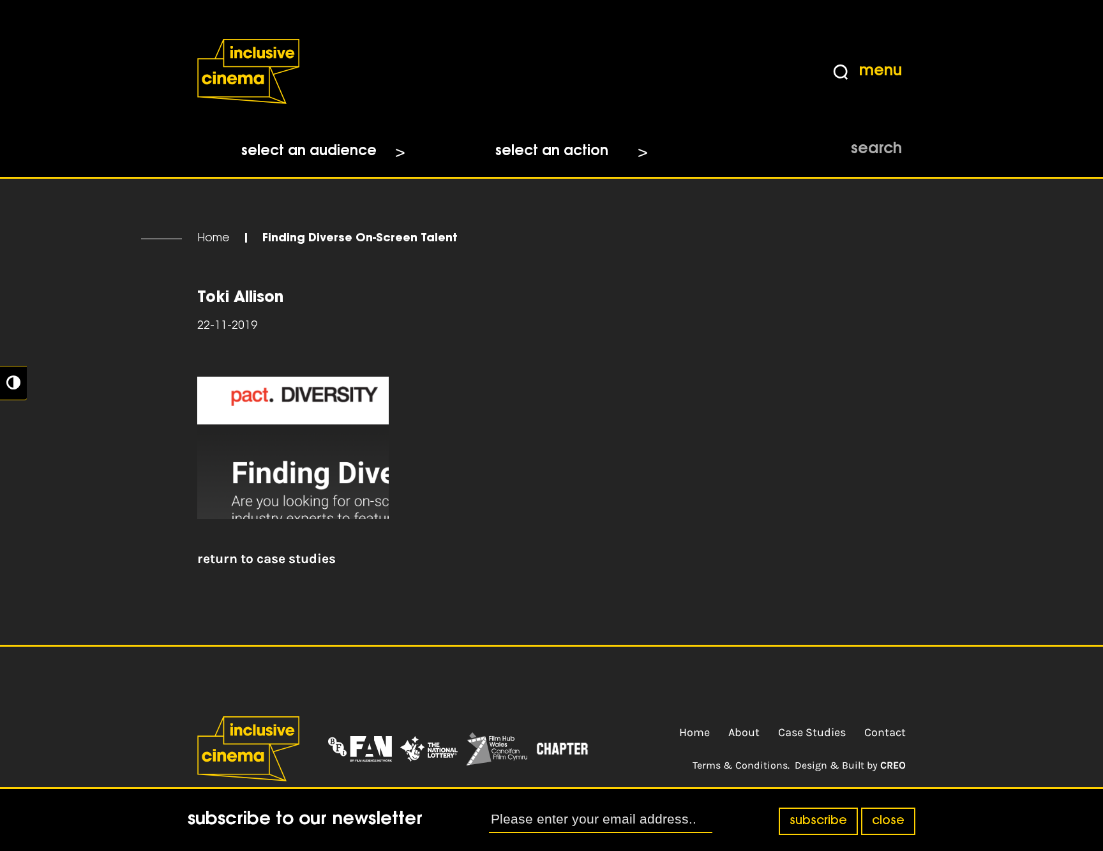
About (744, 732)
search (876, 149)
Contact (885, 732)
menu (880, 71)
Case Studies (812, 732)
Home (213, 239)
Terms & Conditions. (741, 765)
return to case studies (266, 558)
